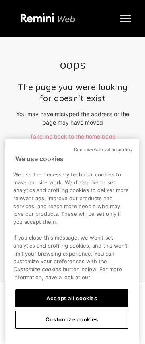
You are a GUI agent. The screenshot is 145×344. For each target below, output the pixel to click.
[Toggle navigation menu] (126, 18)
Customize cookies (72, 319)
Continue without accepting (103, 149)
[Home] (47, 18)
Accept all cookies (71, 298)
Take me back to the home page (73, 136)
